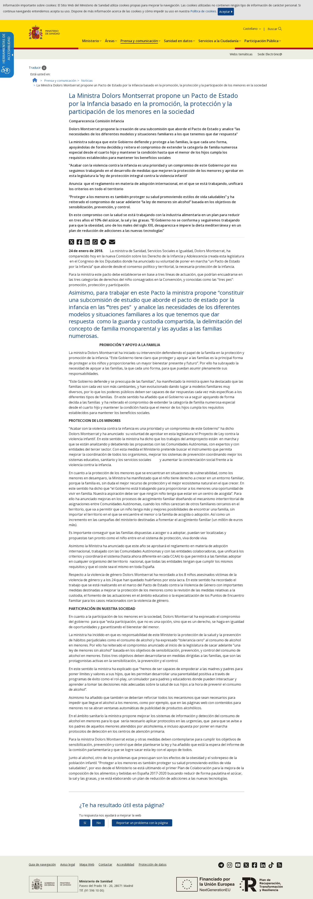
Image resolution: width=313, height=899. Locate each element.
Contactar (105, 864)
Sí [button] (85, 823)
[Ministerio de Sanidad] (44, 33)
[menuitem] (90, 40)
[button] (246, 28)
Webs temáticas (241, 54)
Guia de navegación (42, 864)
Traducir (35, 68)
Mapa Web (86, 864)
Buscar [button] (272, 29)
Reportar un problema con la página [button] (142, 823)
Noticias (87, 80)
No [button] (98, 823)
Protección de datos (153, 864)
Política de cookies (203, 11)
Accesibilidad (125, 864)
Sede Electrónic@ (270, 54)
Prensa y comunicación (60, 80)
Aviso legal (67, 864)
